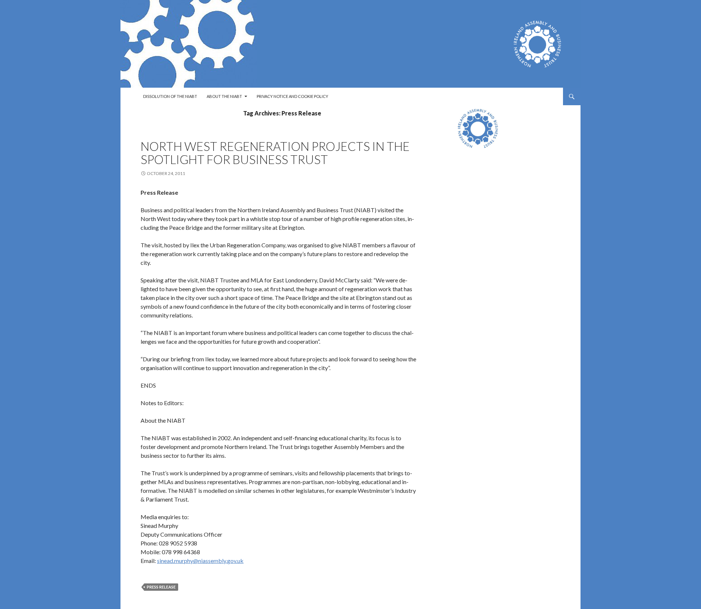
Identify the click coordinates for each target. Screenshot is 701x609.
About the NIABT (224, 96)
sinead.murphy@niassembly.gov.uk (200, 560)
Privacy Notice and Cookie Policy (292, 96)
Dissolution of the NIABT (170, 96)
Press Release (161, 587)
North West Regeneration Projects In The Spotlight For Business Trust (275, 153)
